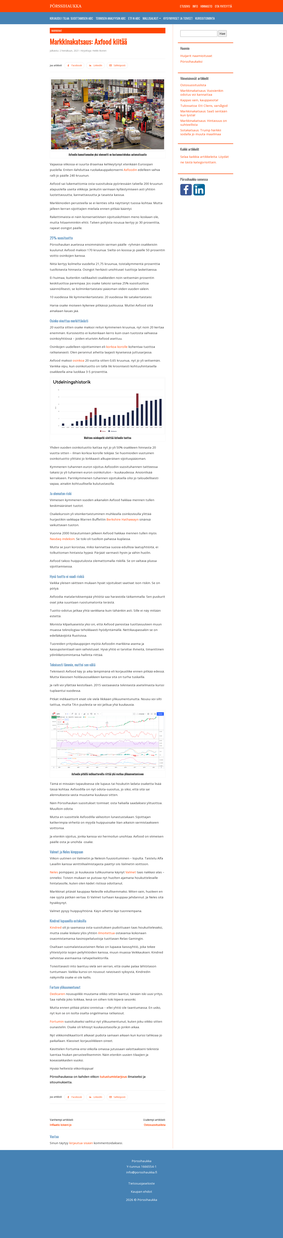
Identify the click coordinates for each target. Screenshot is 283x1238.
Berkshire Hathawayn (122, 519)
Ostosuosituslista (193, 85)
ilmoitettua (106, 933)
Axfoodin (130, 170)
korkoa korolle (117, 347)
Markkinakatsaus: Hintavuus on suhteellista (203, 123)
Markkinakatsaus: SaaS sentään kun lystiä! (203, 113)
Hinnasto (206, 6)
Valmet (130, 872)
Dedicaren (57, 994)
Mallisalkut (150, 18)
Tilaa (66, 18)
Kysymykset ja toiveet (178, 18)
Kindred (56, 927)
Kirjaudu (55, 18)
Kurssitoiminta (205, 18)
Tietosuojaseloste (141, 1183)
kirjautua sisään (81, 1143)
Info (195, 6)
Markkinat (56, 30)
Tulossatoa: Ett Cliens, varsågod (204, 106)
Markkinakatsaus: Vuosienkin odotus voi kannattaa (201, 92)
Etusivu (185, 6)
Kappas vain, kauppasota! (199, 100)
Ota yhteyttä (223, 6)
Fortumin (57, 1021)
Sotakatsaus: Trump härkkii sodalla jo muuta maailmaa (200, 132)
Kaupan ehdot (141, 1191)
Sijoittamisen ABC (82, 18)
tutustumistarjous (113, 1076)
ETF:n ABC (134, 18)
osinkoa (78, 360)
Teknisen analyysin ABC (111, 18)
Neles (54, 872)
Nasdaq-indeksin (62, 539)
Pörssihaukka (65, 6)
